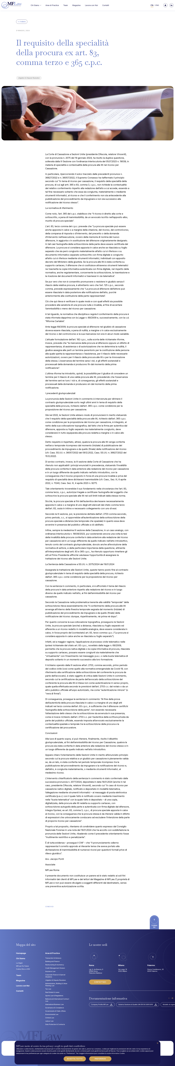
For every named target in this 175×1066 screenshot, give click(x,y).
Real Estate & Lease (52, 992)
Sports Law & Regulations (54, 996)
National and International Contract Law (57, 1000)
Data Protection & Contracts (55, 1024)
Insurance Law (50, 971)
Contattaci (100, 982)
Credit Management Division (55, 968)
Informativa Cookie (118, 1053)
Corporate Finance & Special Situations (55, 976)
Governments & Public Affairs (55, 1011)
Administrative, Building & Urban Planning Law (56, 985)
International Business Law (54, 1004)
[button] (37, 5)
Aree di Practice (52, 953)
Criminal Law (49, 1018)
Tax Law (48, 989)
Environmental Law (51, 1014)
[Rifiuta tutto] (157, 1043)
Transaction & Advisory (53, 958)
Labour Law (49, 1021)
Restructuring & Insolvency (54, 965)
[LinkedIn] (171, 5)
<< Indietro (22, 22)
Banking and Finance (52, 961)
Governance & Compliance (54, 1008)
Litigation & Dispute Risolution (29, 78)
